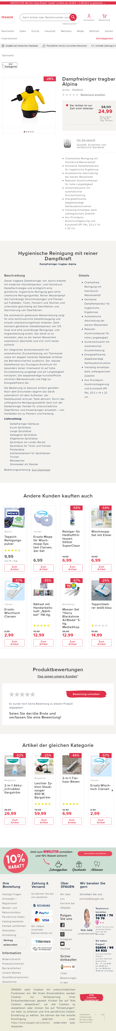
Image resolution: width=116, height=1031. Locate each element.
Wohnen (94, 31)
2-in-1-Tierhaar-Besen (71, 780)
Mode (80, 31)
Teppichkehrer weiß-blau (101, 606)
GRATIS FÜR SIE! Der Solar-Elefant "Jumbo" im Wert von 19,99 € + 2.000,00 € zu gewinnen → (58, 3)
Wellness (66, 31)
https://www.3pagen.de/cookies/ (30, 1022)
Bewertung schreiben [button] (86, 694)
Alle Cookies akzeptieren (91, 997)
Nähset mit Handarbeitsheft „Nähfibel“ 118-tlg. (43, 609)
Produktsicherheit (13, 963)
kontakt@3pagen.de (92, 898)
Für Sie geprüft (86, 140)
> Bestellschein (69, 24)
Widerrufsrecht (11, 959)
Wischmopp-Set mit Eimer (101, 533)
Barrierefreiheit (11, 968)
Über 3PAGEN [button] (67, 885)
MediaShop (68, 604)
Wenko (8, 531)
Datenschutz (86, 1022)
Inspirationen (9, 38)
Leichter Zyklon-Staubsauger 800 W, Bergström (43, 790)
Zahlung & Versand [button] (40, 885)
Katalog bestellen (13, 921)
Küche (35, 31)
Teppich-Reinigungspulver (13, 540)
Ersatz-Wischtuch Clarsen (12, 613)
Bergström (10, 780)
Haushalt (50, 31)
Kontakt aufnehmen (14, 926)
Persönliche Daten (13, 916)
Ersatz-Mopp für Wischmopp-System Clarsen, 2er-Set (42, 544)
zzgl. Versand (106, 121)
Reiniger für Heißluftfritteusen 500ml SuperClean (71, 539)
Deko (23, 31)
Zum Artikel (14, 568)
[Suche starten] (73, 17)
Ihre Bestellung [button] (11, 885)
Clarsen (37, 531)
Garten (109, 31)
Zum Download (41, 469)
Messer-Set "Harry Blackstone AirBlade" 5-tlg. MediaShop (71, 618)
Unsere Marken (11, 972)
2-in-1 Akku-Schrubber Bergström (13, 789)
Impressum (85, 1014)
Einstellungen (86, 1019)
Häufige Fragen (11, 894)
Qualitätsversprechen (15, 977)
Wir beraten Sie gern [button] (92, 885)
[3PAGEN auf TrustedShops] (67, 967)
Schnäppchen (104, 38)
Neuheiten (7, 31)
